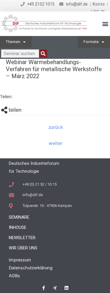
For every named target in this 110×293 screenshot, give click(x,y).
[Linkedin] (66, 288)
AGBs (14, 275)
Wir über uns (23, 248)
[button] (105, 24)
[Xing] (55, 288)
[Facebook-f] (43, 288)
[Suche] (43, 53)
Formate (91, 42)
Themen (13, 42)
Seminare (19, 217)
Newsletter (22, 237)
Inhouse (17, 227)
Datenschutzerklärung (31, 267)
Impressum (20, 260)
